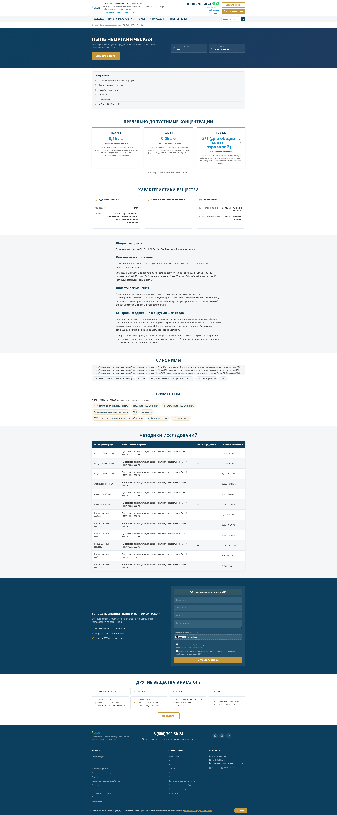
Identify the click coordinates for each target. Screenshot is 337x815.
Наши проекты (174, 761)
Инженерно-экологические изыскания (107, 785)
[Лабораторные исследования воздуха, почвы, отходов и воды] (96, 8)
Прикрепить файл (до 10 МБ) (186, 632)
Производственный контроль (104, 789)
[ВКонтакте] (228, 735)
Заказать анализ (105, 55)
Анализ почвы (97, 761)
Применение (104, 99)
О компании (108, 12)
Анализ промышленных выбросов (106, 781)
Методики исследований (110, 104)
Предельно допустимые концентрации (116, 80)
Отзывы (119, 12)
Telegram (215, 768)
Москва (214, 13)
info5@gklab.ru (213, 10)
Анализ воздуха (98, 757)
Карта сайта (173, 793)
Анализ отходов (98, 765)
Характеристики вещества (111, 85)
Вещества (99, 19)
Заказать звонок (233, 5)
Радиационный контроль (102, 777)
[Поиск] (243, 19)
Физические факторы (100, 769)
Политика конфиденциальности (181, 781)
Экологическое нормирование (104, 773)
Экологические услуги (120, 19)
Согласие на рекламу (177, 789)
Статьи (142, 19)
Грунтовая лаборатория (101, 793)
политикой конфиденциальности (189, 647)
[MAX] (217, 4)
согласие (185, 645)
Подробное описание (108, 90)
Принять (241, 810)
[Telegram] (213, 4)
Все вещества (169, 715)
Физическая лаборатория (102, 797)
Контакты (129, 12)
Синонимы (103, 94)
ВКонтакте (237, 768)
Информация (157, 19)
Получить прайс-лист (233, 11)
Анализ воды (97, 801)
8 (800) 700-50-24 (199, 4)
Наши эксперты (178, 19)
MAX (226, 768)
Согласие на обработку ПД (179, 785)
